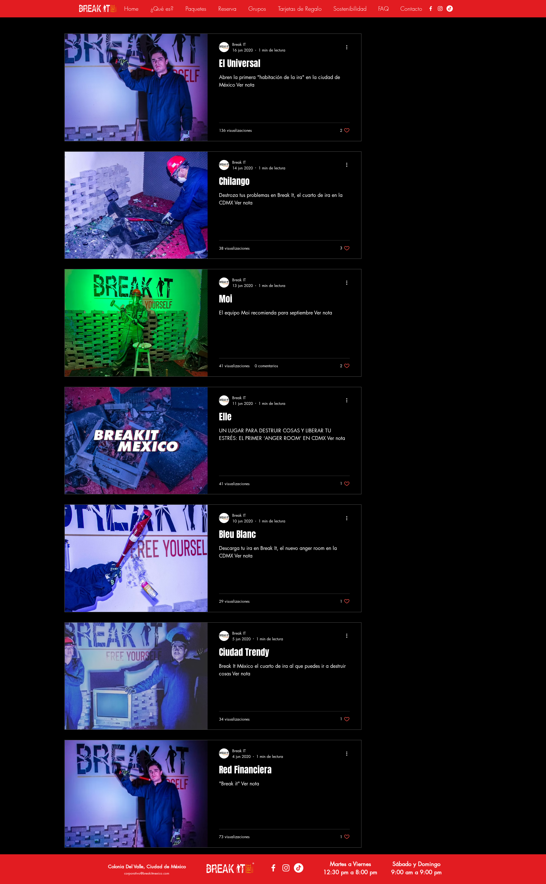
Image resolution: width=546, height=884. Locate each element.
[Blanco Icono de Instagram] (440, 8)
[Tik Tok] (449, 8)
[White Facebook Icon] (431, 8)
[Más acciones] (349, 47)
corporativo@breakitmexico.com (146, 873)
